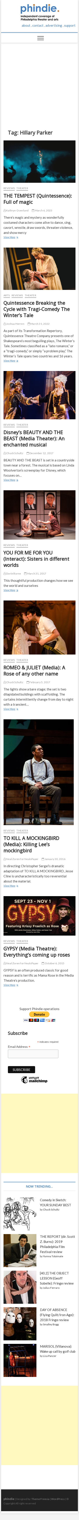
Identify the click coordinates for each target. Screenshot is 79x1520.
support (69, 25)
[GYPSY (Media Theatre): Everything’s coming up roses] (39, 916)
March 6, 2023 (43, 210)
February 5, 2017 (39, 682)
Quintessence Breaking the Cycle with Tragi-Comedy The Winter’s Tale (37, 308)
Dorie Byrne (13, 573)
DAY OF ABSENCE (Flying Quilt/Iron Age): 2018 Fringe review (57, 1315)
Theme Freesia (40, 1499)
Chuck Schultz (14, 453)
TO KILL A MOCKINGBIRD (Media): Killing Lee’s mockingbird (31, 844)
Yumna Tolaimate (53, 1256)
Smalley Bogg (51, 1324)
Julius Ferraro (51, 1287)
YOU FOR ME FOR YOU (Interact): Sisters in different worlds (36, 558)
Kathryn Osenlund (17, 210)
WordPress (58, 1499)
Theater (22, 188)
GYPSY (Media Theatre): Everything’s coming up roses (37, 951)
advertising (53, 25)
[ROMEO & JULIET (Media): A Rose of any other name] (39, 628)
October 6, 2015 (54, 963)
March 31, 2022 (40, 323)
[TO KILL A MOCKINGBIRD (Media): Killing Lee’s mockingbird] (39, 772)
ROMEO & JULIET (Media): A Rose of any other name (34, 670)
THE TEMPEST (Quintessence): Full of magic (38, 198)
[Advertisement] (39, 83)
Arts (7, 295)
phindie (9, 1499)
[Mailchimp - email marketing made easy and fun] (34, 1083)
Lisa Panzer (49, 1356)
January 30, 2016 (54, 859)
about (26, 25)
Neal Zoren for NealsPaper (22, 859)
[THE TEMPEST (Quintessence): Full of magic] (39, 161)
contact (37, 25)
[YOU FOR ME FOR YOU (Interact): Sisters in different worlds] (39, 515)
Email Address (19, 1047)
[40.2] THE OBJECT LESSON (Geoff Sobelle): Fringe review (57, 1278)
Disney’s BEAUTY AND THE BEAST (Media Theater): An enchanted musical (34, 438)
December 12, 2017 (41, 453)
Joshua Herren (15, 323)
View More (11, 237)
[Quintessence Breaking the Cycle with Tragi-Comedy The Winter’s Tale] (39, 269)
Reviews (9, 188)
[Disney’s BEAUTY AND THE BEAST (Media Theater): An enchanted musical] (39, 395)
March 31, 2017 (36, 573)
